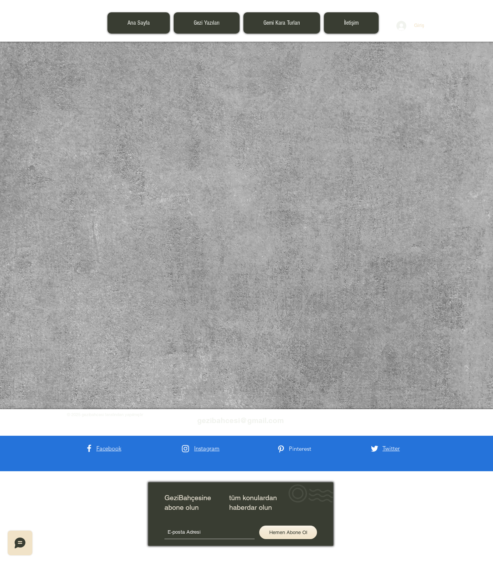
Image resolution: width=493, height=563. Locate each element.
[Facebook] (89, 448)
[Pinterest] (281, 449)
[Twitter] (374, 448)
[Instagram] (185, 448)
